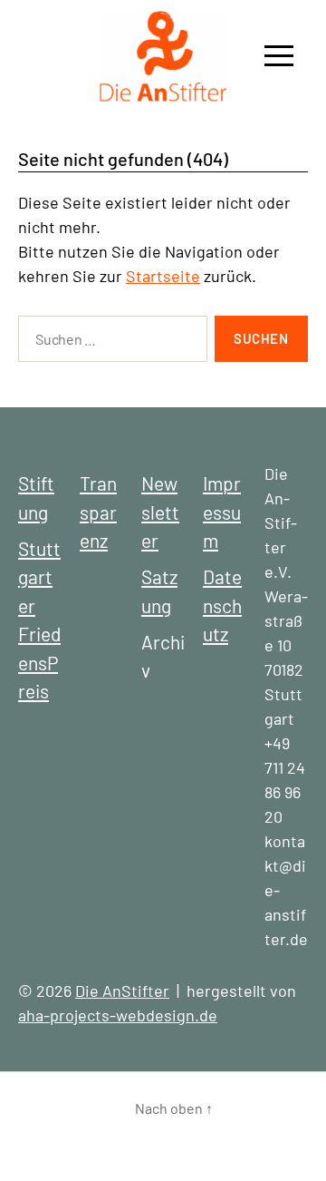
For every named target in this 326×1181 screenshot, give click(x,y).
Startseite (163, 276)
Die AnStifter (122, 990)
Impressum (222, 511)
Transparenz (98, 511)
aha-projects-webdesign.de (117, 1015)
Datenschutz (222, 605)
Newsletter (160, 511)
